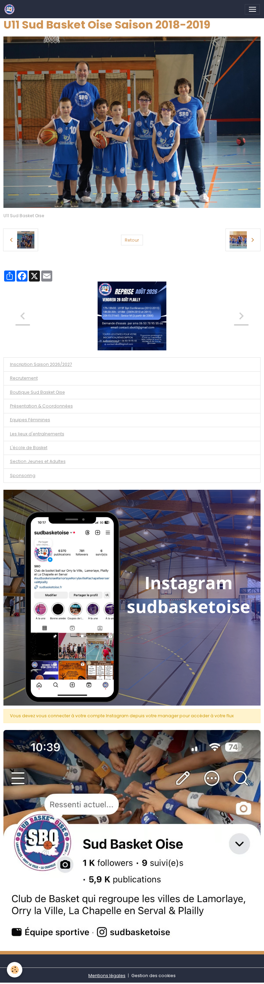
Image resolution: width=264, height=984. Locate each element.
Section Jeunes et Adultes (38, 461)
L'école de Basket (28, 448)
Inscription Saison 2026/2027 (41, 364)
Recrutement (24, 378)
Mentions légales (106, 975)
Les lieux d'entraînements (37, 434)
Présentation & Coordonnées (41, 406)
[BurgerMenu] (252, 9)
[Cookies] (14, 969)
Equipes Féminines (30, 420)
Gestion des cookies (153, 975)
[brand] (11, 9)
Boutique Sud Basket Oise (37, 392)
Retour (132, 240)
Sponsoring (22, 475)
